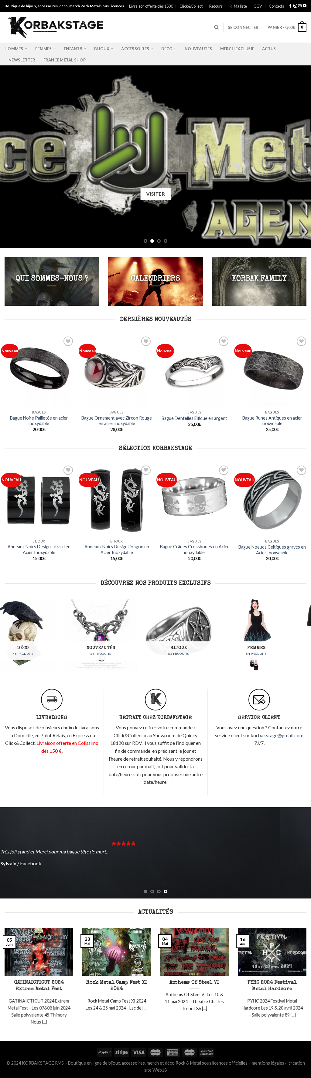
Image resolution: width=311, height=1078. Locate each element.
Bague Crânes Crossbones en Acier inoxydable (58, 549)
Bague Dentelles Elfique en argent (194, 418)
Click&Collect (191, 6)
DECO (167, 48)
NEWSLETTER (22, 60)
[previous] (14, 156)
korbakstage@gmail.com (277, 735)
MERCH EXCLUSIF (237, 48)
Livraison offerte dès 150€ (151, 6)
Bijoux (101, 48)
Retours (216, 6)
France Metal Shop (64, 60)
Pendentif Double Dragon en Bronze (214, 558)
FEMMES (43, 48)
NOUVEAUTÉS (198, 48)
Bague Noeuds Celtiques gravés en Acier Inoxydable (136, 549)
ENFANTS (73, 48)
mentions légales (268, 1063)
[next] (297, 156)
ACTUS (269, 48)
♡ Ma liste (238, 6)
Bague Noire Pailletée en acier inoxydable (39, 420)
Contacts (276, 6)
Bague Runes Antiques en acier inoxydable (272, 420)
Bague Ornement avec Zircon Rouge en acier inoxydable (116, 420)
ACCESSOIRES (135, 48)
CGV (258, 6)
